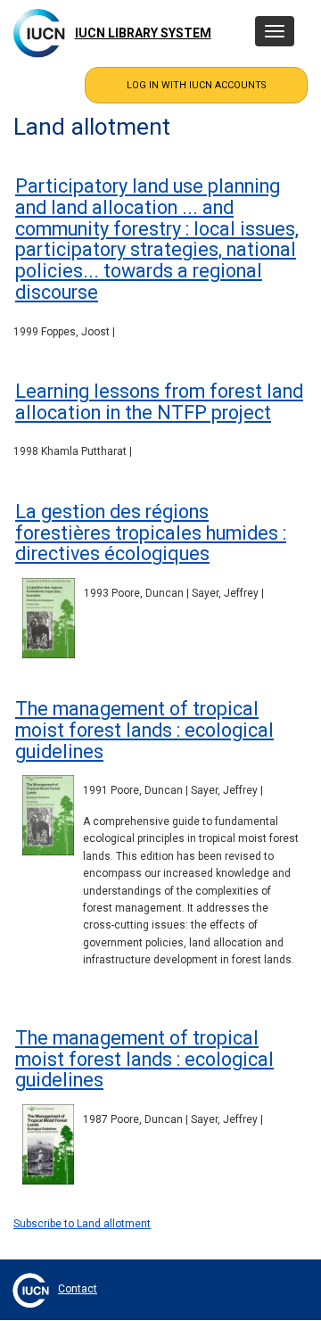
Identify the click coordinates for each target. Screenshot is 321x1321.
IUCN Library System (143, 33)
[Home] (39, 33)
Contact (77, 1289)
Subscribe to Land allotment (82, 1224)
